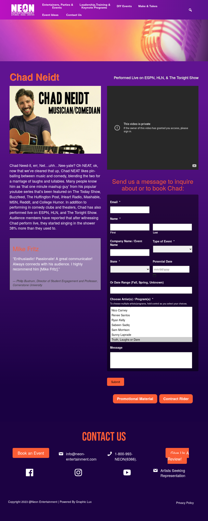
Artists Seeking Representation (172, 473)
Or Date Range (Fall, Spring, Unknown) (137, 282)
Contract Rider (176, 398)
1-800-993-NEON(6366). (126, 456)
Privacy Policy (185, 503)
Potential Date (162, 261)
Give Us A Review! (178, 456)
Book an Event (31, 453)
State (115, 261)
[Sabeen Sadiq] (151, 324)
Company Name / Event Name (126, 242)
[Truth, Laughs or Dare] (151, 339)
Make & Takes (147, 6)
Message (116, 347)
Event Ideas (50, 14)
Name (115, 218)
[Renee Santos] (151, 315)
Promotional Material (135, 398)
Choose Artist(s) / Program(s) (131, 299)
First (113, 232)
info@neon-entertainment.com (81, 456)
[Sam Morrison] (151, 329)
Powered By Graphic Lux (76, 502)
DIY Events (124, 6)
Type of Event (163, 241)
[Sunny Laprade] (151, 334)
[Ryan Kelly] (151, 319)
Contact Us (74, 14)
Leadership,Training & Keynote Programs (95, 6)
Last (155, 232)
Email (115, 202)
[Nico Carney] (151, 310)
